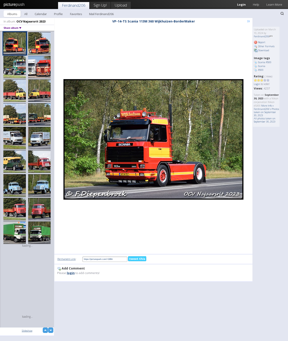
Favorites (76, 14)
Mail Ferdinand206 (101, 14)
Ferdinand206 (74, 5)
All (25, 14)
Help (256, 4)
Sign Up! (100, 5)
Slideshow (27, 330)
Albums (12, 14)
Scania (261, 66)
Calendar (41, 14)
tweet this (137, 259)
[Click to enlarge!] (153, 139)
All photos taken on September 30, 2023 (264, 120)
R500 (260, 69)
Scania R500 (264, 62)
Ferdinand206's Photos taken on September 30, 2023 (266, 112)
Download (263, 50)
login (71, 273)
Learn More (274, 4)
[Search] (282, 13)
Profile (58, 14)
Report (261, 42)
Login (241, 4)
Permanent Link (66, 259)
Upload (121, 5)
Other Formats (265, 46)
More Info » (267, 105)
